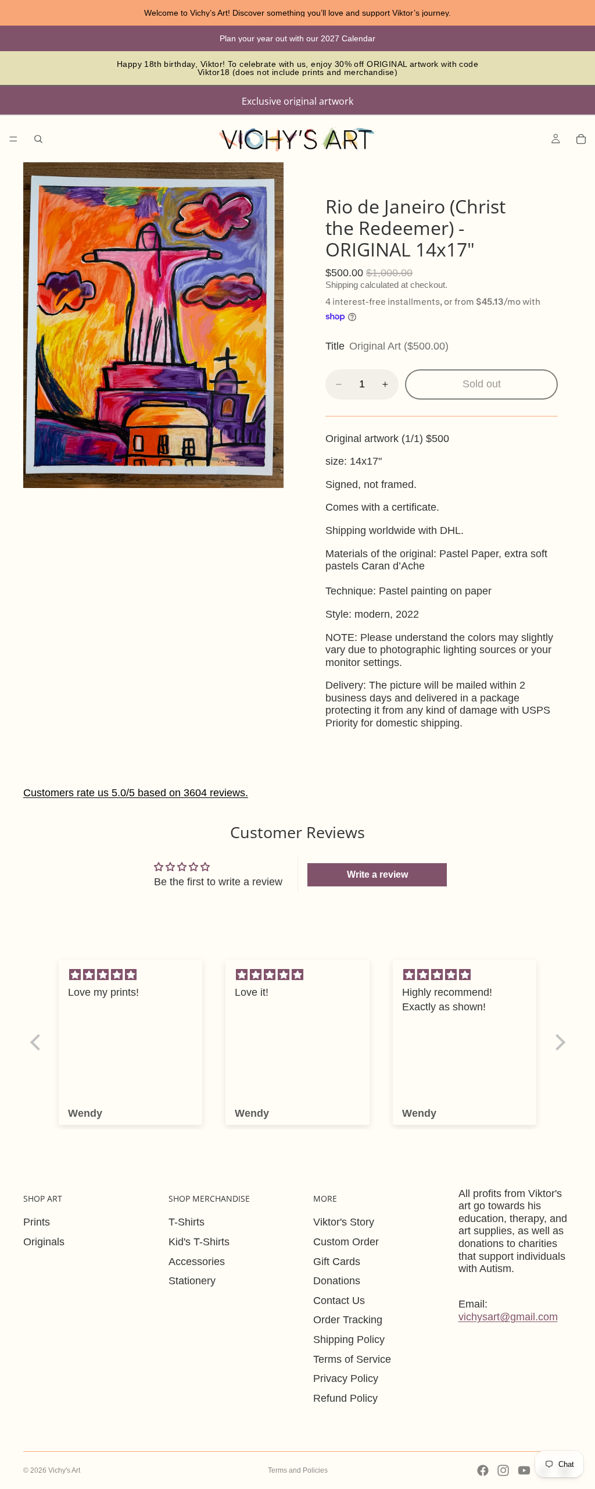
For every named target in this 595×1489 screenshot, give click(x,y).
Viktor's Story (343, 1222)
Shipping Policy (349, 1339)
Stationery (192, 1281)
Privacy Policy (345, 1378)
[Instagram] (503, 1470)
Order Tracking (347, 1320)
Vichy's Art (64, 1470)
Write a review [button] (377, 874)
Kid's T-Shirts (199, 1242)
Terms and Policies (298, 1470)
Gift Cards (336, 1261)
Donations (336, 1281)
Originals (43, 1242)
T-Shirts (187, 1222)
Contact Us (339, 1300)
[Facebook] (483, 1470)
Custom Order (346, 1242)
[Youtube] (524, 1470)
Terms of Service (352, 1359)
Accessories (197, 1261)
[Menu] (13, 139)
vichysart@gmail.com (508, 1317)
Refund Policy (345, 1398)
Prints (36, 1222)
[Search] (38, 139)
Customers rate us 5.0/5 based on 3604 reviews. (135, 793)
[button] (38, 1042)
